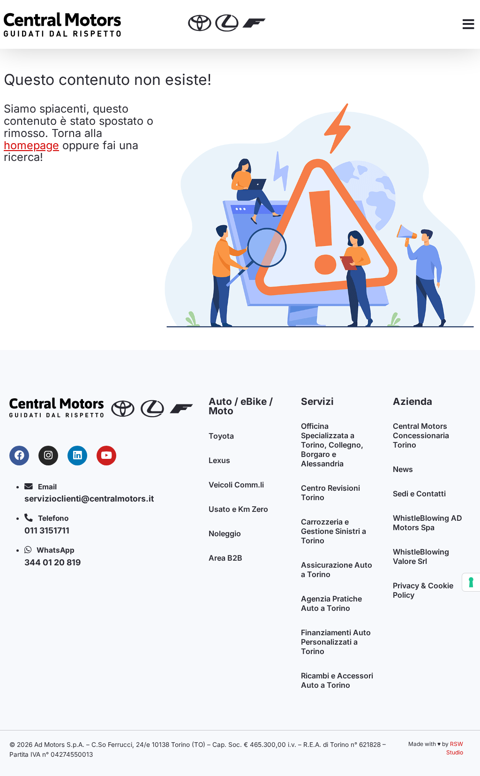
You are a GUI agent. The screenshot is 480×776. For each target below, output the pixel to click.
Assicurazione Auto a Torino (336, 569)
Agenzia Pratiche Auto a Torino (331, 603)
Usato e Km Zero (238, 509)
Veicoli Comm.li (236, 484)
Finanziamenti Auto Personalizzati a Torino (336, 642)
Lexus (219, 460)
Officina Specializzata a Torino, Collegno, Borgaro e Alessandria (332, 444)
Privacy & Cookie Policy (423, 590)
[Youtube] (106, 455)
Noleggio (225, 533)
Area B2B (225, 558)
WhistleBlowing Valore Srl (421, 556)
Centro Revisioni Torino (330, 492)
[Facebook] (19, 455)
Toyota (221, 436)
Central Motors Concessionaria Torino (421, 435)
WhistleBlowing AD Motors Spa (427, 522)
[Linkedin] (77, 455)
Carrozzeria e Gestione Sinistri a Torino (333, 531)
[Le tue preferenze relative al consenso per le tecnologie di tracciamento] (471, 582)
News (403, 469)
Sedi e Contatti (419, 493)
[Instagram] (48, 455)
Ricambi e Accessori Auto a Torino (337, 680)
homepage (31, 145)
